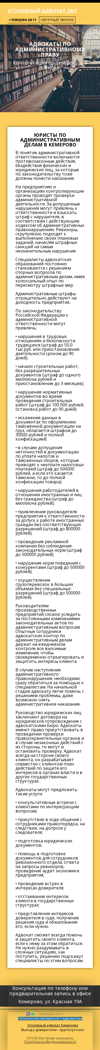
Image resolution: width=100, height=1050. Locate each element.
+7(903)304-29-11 (23, 19)
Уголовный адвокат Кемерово (52, 1025)
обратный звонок (57, 19)
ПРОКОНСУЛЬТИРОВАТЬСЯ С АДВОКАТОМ (50, 1018)
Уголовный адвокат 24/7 (42, 10)
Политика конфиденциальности (50, 1041)
